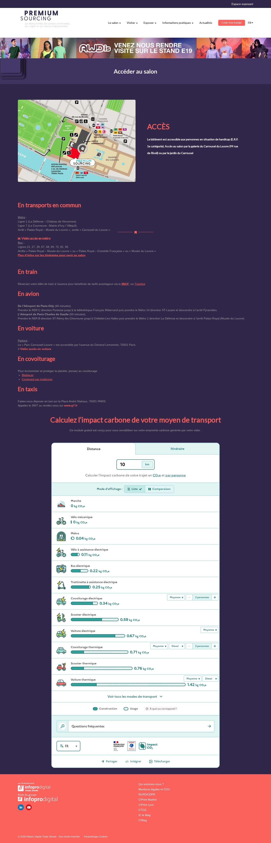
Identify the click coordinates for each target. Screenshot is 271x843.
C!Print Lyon (146, 804)
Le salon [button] (113, 22)
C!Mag (142, 820)
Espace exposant (242, 4)
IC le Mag (144, 815)
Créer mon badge (231, 22)
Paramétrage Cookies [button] (96, 836)
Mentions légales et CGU (154, 789)
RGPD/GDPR (146, 794)
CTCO (142, 809)
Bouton (135, 48)
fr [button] (249, 22)
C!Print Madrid (147, 799)
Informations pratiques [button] (176, 22)
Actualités (205, 22)
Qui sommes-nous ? (151, 784)
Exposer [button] (149, 22)
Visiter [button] (131, 22)
